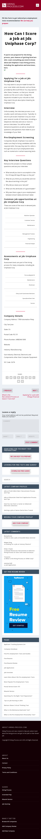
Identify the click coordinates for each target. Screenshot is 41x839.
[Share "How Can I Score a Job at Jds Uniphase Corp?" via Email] (18, 381)
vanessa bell (8, 563)
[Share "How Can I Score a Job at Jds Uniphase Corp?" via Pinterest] (22, 377)
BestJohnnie (8, 536)
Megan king (8, 542)
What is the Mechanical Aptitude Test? (17, 710)
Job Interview (8, 672)
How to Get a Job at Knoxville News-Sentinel (20, 538)
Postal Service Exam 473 (12, 686)
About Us (5, 758)
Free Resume (8, 658)
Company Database (10, 649)
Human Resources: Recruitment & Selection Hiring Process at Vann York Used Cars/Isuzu (19, 551)
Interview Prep (7, 795)
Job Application (11, 565)
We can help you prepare (20, 456)
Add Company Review (9, 826)
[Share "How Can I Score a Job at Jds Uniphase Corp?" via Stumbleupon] (34, 377)
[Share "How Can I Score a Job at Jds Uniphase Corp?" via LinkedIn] (26, 377)
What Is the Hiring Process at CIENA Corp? (20, 558)
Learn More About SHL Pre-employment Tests (19, 677)
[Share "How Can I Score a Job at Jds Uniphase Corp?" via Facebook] (7, 377)
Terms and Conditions (9, 772)
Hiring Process (6, 790)
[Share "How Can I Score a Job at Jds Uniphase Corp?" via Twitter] (11, 377)
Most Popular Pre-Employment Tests (16, 682)
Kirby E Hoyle (8, 549)
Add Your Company (20, 523)
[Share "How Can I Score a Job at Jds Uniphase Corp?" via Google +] (15, 377)
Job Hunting (6, 804)
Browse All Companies (9, 821)
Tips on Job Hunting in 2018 (13, 700)
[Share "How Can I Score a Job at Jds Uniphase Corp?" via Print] (22, 381)
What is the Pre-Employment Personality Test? (19, 715)
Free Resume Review (10, 663)
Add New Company (8, 831)
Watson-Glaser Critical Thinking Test (16, 705)
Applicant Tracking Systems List (14, 644)
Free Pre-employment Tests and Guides (17, 654)
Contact (5, 763)
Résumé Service (9, 691)
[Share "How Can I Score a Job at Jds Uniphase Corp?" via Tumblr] (18, 377)
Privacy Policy (6, 768)
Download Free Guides (20, 471)
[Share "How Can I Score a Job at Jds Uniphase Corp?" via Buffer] (30, 377)
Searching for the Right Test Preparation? (18, 696)
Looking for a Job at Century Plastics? (18, 544)
